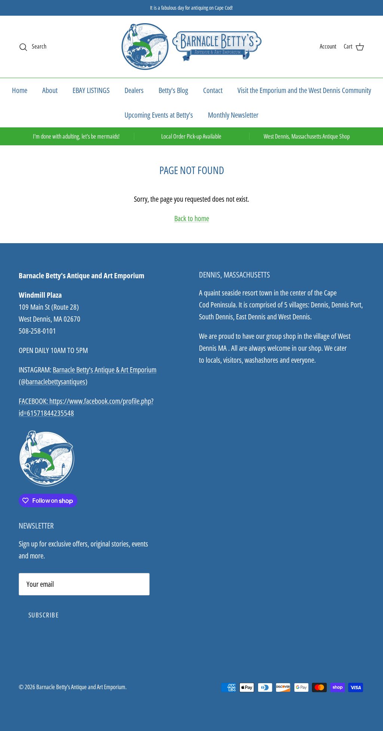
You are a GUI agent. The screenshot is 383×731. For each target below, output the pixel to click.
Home (19, 90)
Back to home (191, 218)
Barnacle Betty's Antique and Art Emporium (80, 687)
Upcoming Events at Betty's (159, 115)
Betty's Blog (173, 90)
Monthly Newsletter (233, 115)
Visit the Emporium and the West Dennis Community (304, 90)
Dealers (134, 90)
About (50, 90)
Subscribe (43, 614)
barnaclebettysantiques (55, 382)
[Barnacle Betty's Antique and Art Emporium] (192, 47)
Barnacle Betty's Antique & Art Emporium (104, 370)
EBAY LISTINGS (91, 90)
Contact (213, 90)
